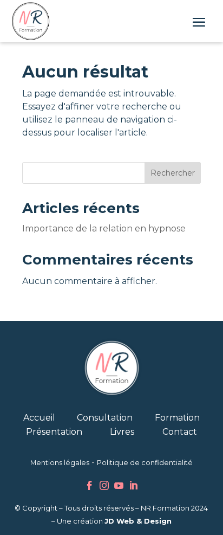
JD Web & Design (138, 521)
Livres (122, 432)
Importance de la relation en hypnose (104, 228)
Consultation (105, 417)
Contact (179, 432)
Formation (177, 417)
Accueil (39, 417)
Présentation (54, 432)
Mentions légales (59, 463)
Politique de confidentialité (145, 463)
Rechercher (172, 173)
